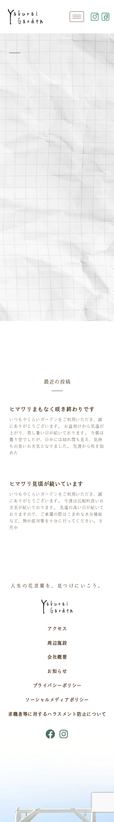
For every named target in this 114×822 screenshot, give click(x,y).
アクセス (57, 628)
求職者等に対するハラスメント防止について (57, 714)
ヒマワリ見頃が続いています (46, 484)
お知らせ (57, 671)
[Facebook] (50, 734)
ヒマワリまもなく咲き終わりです (52, 409)
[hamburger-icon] (77, 16)
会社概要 (57, 656)
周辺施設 (57, 642)
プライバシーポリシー (57, 685)
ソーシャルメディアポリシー (57, 699)
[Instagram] (63, 734)
